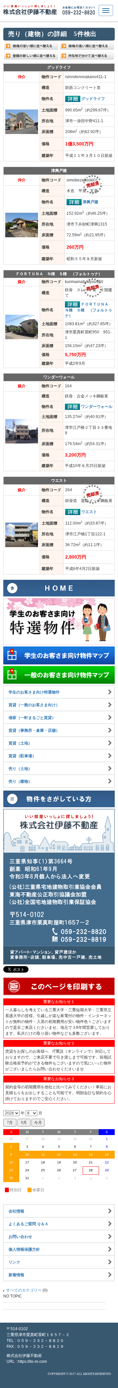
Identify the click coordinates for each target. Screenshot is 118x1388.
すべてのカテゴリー (24, 1290)
